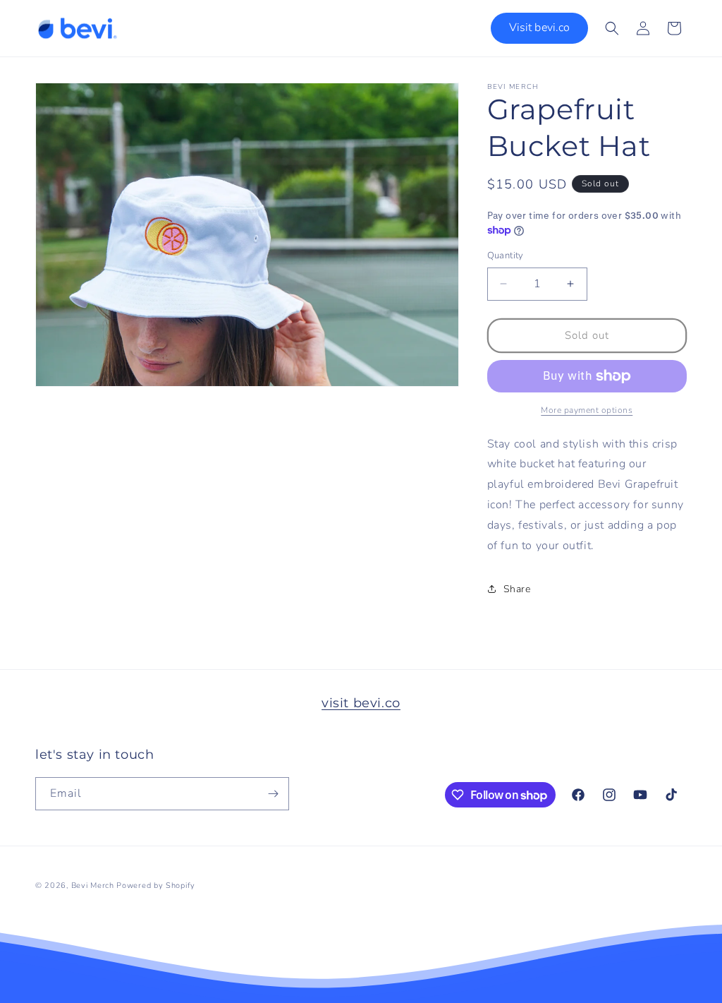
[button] (612, 28)
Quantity (505, 255)
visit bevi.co (361, 703)
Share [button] (517, 589)
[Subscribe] (272, 793)
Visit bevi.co (539, 27)
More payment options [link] (586, 410)
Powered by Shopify (155, 885)
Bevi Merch (92, 885)
